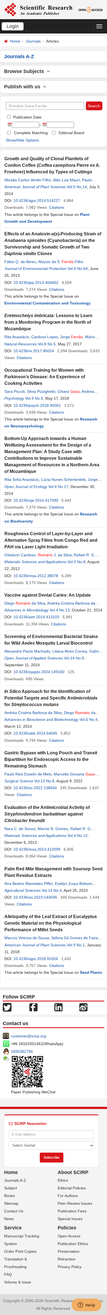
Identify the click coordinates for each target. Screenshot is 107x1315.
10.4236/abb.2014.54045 (35, 733)
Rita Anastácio (16, 337)
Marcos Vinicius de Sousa (26, 938)
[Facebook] (33, 1006)
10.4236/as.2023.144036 (35, 897)
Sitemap (11, 1203)
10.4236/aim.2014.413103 (36, 617)
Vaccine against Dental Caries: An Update (47, 595)
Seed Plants (91, 972)
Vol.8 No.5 (47, 344)
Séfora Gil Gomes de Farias (75, 938)
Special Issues (70, 1219)
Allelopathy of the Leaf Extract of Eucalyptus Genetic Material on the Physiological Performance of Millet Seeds (50, 923)
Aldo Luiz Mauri (66, 180)
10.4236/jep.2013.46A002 (35, 282)
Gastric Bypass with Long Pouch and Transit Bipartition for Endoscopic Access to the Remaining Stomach (50, 759)
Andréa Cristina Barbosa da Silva (33, 712)
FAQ (8, 1274)
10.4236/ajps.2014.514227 (36, 200)
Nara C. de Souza (19, 828)
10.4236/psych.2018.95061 (37, 405)
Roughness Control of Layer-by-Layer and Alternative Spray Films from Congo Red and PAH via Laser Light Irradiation (50, 540)
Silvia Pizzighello (41, 391)
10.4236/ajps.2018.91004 (35, 958)
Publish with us (23, 86)
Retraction (66, 1259)
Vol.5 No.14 (77, 187)
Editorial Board (71, 133)
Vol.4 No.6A (77, 268)
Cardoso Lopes (44, 337)
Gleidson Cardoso (20, 555)
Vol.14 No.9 (74, 658)
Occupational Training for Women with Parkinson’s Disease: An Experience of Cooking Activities (44, 377)
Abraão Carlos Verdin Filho (27, 180)
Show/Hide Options (22, 140)
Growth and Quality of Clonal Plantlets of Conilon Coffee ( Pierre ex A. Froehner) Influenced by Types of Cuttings (52, 165)
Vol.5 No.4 (88, 719)
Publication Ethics (73, 1243)
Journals (33, 41)
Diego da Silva (24, 603)
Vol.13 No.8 (44, 781)
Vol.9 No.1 (76, 945)
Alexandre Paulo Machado (27, 651)
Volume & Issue (17, 1282)
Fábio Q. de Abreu (20, 261)
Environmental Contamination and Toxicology (47, 303)
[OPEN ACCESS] (90, 9)
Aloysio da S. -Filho (60, 261)
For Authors (68, 1195)
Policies (67, 1228)
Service (13, 1228)
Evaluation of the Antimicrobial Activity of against (47, 814)
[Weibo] (83, 1006)
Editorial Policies (72, 1188)
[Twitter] (7, 1006)
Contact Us (13, 1211)
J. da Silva (55, 555)
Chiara (69, 391)
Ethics (63, 1180)
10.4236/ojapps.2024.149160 (38, 672)
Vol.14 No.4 (52, 890)
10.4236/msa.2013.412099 (36, 849)
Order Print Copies (20, 1251)
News (9, 1219)
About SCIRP (73, 1172)
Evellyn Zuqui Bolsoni (73, 883)
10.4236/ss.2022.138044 (35, 788)
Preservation (69, 1251)
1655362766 (22, 1051)
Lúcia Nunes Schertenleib (63, 479)
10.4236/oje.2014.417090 (35, 500)
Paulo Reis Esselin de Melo (28, 774)
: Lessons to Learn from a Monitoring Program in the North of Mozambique (48, 322)
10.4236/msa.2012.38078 (35, 576)
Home (15, 41)
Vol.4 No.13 (60, 610)
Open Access (69, 1236)
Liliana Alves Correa (69, 651)
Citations (56, 207)
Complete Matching (31, 133)
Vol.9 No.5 (34, 398)
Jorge (71, 337)
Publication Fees (72, 1211)
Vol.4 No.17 (58, 486)
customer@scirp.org (28, 1036)
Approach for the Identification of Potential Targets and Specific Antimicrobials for (50, 698)
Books (9, 1195)
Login (13, 26)
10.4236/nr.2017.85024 (33, 351)
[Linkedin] (58, 1006)
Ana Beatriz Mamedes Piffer (28, 883)
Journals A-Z (15, 1180)
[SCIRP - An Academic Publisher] (38, 9)
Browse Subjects (25, 71)
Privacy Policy (69, 1267)
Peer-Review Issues (75, 1203)
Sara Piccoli (14, 391)
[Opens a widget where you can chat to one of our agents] (86, 1305)
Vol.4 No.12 (77, 835)
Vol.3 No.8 (76, 562)
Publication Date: (27, 117)
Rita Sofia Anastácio (21, 479)
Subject (10, 1188)
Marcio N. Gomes (53, 828)
